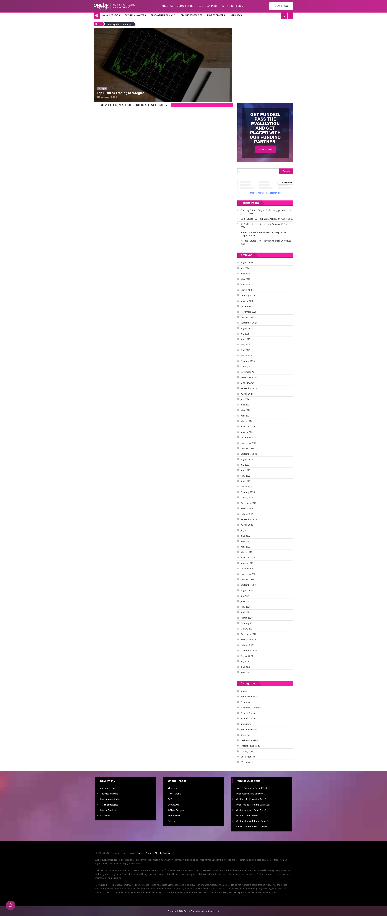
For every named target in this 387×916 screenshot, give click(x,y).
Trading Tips (247, 751)
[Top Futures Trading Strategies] (163, 78)
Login (239, 6)
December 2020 (248, 634)
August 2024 (247, 393)
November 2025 (249, 311)
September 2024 (249, 388)
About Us (168, 6)
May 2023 (245, 475)
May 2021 (245, 606)
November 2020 (249, 639)
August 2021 (247, 590)
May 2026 (245, 279)
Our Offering (185, 6)
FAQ (170, 799)
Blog (200, 6)
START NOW (281, 6)
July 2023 (245, 464)
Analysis (245, 691)
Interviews (236, 15)
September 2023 (249, 453)
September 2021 (249, 584)
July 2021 (245, 595)
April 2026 (245, 284)
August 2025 (247, 328)
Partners (227, 6)
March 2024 (246, 421)
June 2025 (245, 339)
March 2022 (246, 552)
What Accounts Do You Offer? (250, 793)
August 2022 (247, 524)
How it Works (174, 793)
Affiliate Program (176, 810)
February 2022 (248, 557)
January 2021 (247, 628)
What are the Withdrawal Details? (252, 821)
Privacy (148, 853)
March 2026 (246, 289)
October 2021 (247, 579)
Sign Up (171, 821)
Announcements (111, 15)
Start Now (265, 149)
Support (212, 6)
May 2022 (245, 541)
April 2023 (245, 481)
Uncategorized (248, 756)
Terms (140, 853)
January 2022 (247, 563)
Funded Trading (248, 718)
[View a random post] (290, 16)
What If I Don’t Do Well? (247, 815)
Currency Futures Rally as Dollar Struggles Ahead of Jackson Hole (266, 212)
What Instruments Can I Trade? (251, 810)
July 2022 (245, 530)
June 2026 (245, 273)
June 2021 (245, 601)
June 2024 (245, 404)
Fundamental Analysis (163, 15)
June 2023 (245, 470)
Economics (246, 702)
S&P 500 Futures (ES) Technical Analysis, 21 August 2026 (266, 226)
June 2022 (245, 535)
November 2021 (249, 574)
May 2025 (245, 344)
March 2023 (246, 486)
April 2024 (245, 415)
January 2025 (247, 366)
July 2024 (245, 399)
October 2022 (247, 513)
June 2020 (245, 666)
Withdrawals (247, 762)
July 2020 (245, 661)
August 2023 (247, 459)
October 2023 (247, 448)
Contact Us (173, 804)
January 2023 (247, 497)
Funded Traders (216, 15)
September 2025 (249, 322)
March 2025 (246, 355)
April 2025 (245, 350)
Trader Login (174, 815)
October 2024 (247, 382)
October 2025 (247, 317)
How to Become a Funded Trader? (253, 788)
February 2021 (248, 623)
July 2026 (245, 268)
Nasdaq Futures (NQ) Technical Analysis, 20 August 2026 (266, 242)
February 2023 (248, 492)
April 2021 (245, 612)
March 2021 (246, 617)
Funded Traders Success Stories (251, 826)
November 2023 (249, 443)
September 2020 (249, 650)
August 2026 (247, 262)
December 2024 (248, 371)
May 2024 (245, 410)
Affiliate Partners (163, 853)
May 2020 (245, 672)
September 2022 (249, 519)
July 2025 (245, 333)
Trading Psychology (250, 745)
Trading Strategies (191, 15)
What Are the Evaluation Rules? (251, 799)
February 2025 (248, 361)
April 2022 (245, 546)
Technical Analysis (135, 15)
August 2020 (247, 656)
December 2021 (248, 568)
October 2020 (247, 645)
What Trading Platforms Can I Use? (253, 804)
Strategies (245, 734)
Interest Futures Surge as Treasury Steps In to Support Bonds (263, 234)
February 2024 (248, 426)
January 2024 (247, 432)
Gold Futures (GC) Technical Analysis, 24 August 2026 (267, 218)
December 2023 (248, 437)
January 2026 (247, 300)
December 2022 (248, 503)
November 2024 (249, 377)
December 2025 (248, 306)
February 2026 (248, 295)
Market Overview (249, 729)
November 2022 (249, 508)
